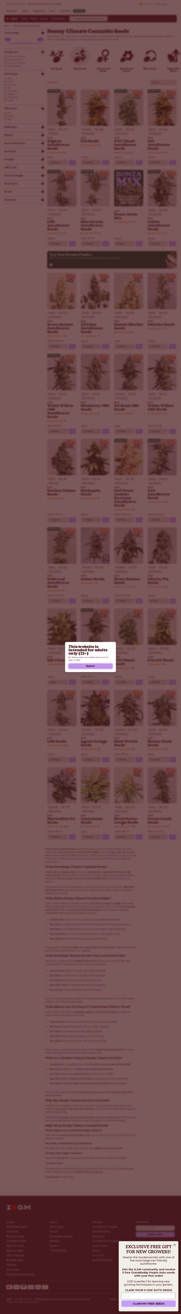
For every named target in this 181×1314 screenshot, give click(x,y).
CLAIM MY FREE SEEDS (148, 1303)
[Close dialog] (174, 1245)
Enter (90, 666)
